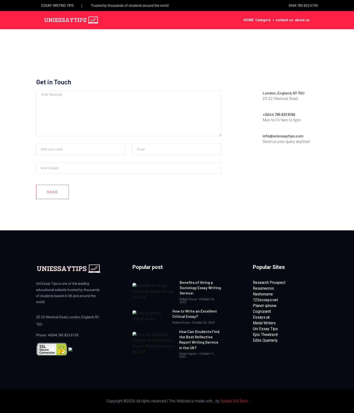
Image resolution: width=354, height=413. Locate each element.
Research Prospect (269, 282)
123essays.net (265, 300)
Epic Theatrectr (265, 334)
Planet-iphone (264, 305)
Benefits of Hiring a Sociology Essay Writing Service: (200, 287)
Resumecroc (263, 288)
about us (302, 20)
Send (52, 192)
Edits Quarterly (265, 340)
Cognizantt (262, 311)
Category (263, 20)
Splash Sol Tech (234, 401)
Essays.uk (261, 317)
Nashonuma (263, 294)
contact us (284, 20)
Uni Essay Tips (265, 328)
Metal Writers (264, 323)
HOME (248, 20)
